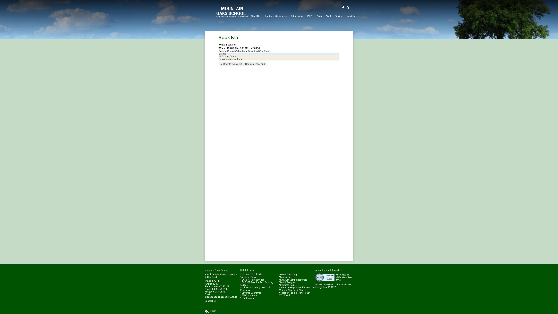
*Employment (247, 298)
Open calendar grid (255, 64)
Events (222, 54)
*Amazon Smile (248, 277)
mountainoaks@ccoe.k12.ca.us (221, 297)
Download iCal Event (259, 51)
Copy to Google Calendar (232, 51)
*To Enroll (284, 295)
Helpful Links (247, 270)
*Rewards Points (288, 285)
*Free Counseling (288, 274)
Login (210, 311)
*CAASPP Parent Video (252, 279)
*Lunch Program (287, 282)
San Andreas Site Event (231, 59)
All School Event (227, 56)
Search (348, 7)
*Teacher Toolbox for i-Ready (294, 292)
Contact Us (210, 301)
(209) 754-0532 (220, 289)
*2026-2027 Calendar (251, 274)
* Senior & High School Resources (296, 287)
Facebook (343, 7)
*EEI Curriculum (248, 295)
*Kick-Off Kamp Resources (293, 279)
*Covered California (250, 292)
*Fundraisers (286, 277)
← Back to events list (231, 64)
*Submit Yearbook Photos (292, 290)
